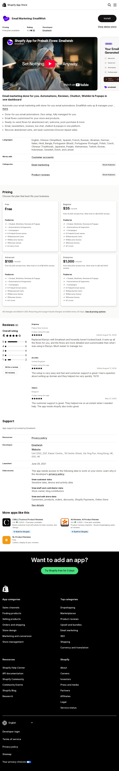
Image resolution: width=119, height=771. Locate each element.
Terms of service (11, 739)
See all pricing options (95, 311)
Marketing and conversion (17, 636)
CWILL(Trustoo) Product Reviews (27, 519)
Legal (63, 702)
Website (36, 449)
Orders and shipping (13, 624)
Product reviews (41, 174)
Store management (13, 641)
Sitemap (6, 754)
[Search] (109, 5)
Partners (65, 690)
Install (107, 18)
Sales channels (10, 607)
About (63, 667)
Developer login (11, 731)
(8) (33, 30)
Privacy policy (39, 438)
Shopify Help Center (13, 667)
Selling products (11, 619)
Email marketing (40, 165)
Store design (9, 630)
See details (38, 505)
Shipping (65, 641)
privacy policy (56, 474)
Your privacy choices (14, 761)
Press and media (69, 684)
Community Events (12, 684)
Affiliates (65, 696)
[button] (30, 525)
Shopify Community (13, 679)
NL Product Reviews (21, 537)
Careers (64, 673)
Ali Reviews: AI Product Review (85, 519)
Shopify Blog (9, 690)
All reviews (10, 373)
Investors (65, 679)
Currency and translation (74, 647)
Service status (68, 707)
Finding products (11, 613)
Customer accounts (43, 157)
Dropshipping (67, 607)
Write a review (11, 367)
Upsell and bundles (71, 624)
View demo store (107, 26)
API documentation (12, 673)
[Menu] (115, 5)
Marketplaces (68, 613)
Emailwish (47, 30)
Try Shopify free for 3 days (59, 570)
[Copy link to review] (41, 324)
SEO (62, 636)
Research (7, 696)
